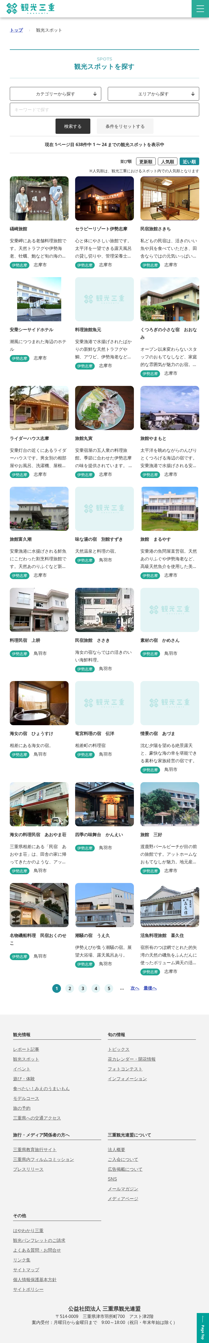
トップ (16, 30)
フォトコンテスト (125, 1069)
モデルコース (26, 1098)
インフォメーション (127, 1078)
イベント (21, 1069)
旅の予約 (21, 1108)
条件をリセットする (125, 126)
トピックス (119, 1049)
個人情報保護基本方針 (35, 1279)
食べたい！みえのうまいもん (41, 1088)
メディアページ (123, 1198)
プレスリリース (28, 1169)
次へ (135, 988)
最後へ (150, 988)
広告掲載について (125, 1169)
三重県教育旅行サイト (35, 1149)
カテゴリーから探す (55, 94)
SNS (112, 1179)
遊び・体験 (24, 1078)
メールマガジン (123, 1189)
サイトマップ (26, 1270)
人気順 (167, 162)
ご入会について (123, 1159)
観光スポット (26, 1059)
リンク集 (21, 1260)
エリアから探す (153, 94)
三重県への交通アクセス (37, 1118)
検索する (73, 126)
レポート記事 (26, 1049)
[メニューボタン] (200, 8)
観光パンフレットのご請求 (39, 1240)
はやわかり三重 (28, 1230)
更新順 (145, 162)
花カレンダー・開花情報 (132, 1059)
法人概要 (116, 1149)
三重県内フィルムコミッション (43, 1159)
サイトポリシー (28, 1289)
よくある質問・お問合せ (37, 1250)
